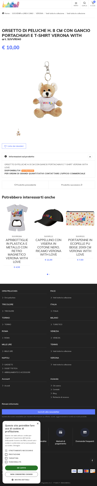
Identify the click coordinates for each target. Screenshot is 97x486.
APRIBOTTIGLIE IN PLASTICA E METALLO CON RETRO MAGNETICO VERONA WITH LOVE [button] (17, 251)
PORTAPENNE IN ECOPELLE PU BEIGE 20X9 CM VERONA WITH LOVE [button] (80, 247)
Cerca (84, 6)
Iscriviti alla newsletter (48, 412)
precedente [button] (26, 185)
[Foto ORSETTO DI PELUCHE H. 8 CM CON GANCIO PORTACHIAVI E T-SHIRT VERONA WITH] (18, 132)
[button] (11, 4)
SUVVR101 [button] (80, 236)
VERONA (39, 13)
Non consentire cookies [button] (21, 474)
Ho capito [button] (21, 468)
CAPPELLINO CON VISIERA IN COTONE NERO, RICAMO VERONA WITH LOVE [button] (48, 247)
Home (7, 13)
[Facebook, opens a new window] (92, 460)
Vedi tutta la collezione (55, 13)
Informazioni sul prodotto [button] (21, 156)
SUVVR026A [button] (17, 236)
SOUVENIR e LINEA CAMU (22, 13)
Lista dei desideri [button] (15, 146)
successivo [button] (71, 185)
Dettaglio (16, 445)
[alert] (21, 452)
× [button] (38, 424)
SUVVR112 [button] (48, 236)
